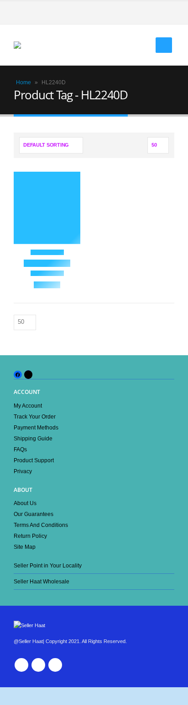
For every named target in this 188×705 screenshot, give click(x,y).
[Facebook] (167, 12)
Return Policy (30, 536)
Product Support (34, 460)
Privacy (23, 471)
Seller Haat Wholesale (41, 581)
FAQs (20, 449)
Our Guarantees (33, 514)
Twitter (38, 665)
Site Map (25, 547)
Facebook (21, 665)
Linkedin (55, 665)
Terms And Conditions (41, 525)
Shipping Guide (33, 438)
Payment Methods (36, 427)
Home (23, 82)
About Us (25, 503)
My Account (28, 406)
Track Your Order (35, 416)
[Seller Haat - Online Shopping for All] (32, 45)
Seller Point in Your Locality (48, 565)
